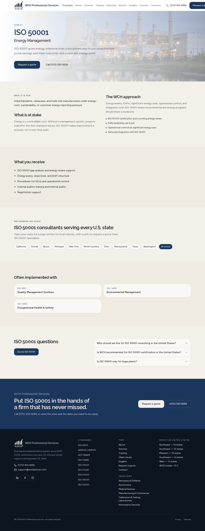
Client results (125, 457)
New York (74, 246)
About (78, 5)
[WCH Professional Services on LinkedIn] (17, 478)
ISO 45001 (83, 479)
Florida (34, 246)
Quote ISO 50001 (26, 351)
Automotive (125, 485)
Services (88, 5)
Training (100, 5)
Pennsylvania (120, 246)
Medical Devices (127, 489)
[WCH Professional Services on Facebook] (25, 478)
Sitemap (187, 519)
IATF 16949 (84, 455)
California (21, 246)
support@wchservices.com (32, 469)
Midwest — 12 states (170, 453)
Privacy (178, 519)
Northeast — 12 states (171, 444)
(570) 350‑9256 (178, 403)
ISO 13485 (83, 460)
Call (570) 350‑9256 (57, 64)
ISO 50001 (83, 484)
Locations (156, 5)
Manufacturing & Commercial (134, 493)
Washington (149, 246)
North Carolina (91, 246)
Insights (133, 5)
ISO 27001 (83, 474)
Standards (67, 5)
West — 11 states (168, 461)
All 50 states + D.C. (169, 465)
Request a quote (27, 64)
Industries (111, 5)
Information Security (129, 504)
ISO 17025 (83, 470)
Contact (144, 5)
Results (123, 5)
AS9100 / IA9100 (87, 450)
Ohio (106, 246)
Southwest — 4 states (171, 457)
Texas (135, 246)
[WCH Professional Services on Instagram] (32, 478)
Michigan (59, 246)
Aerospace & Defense (129, 480)
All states (165, 246)
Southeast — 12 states (171, 449)
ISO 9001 (83, 445)
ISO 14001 (83, 465)
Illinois (46, 246)
